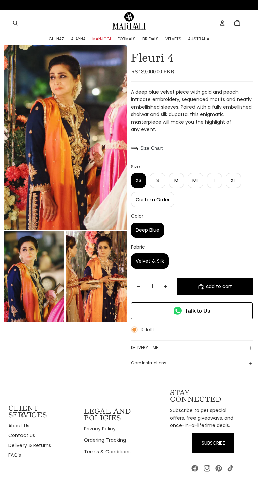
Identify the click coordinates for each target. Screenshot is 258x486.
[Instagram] (207, 468)
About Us (18, 425)
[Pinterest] (219, 468)
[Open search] (15, 23)
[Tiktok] (230, 468)
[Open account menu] (222, 23)
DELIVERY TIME (144, 347)
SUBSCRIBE (213, 443)
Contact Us (21, 435)
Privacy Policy (100, 428)
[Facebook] (195, 468)
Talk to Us (197, 311)
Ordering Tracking (105, 440)
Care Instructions (148, 363)
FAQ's (14, 455)
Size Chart (151, 148)
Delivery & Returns (29, 445)
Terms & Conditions (107, 451)
